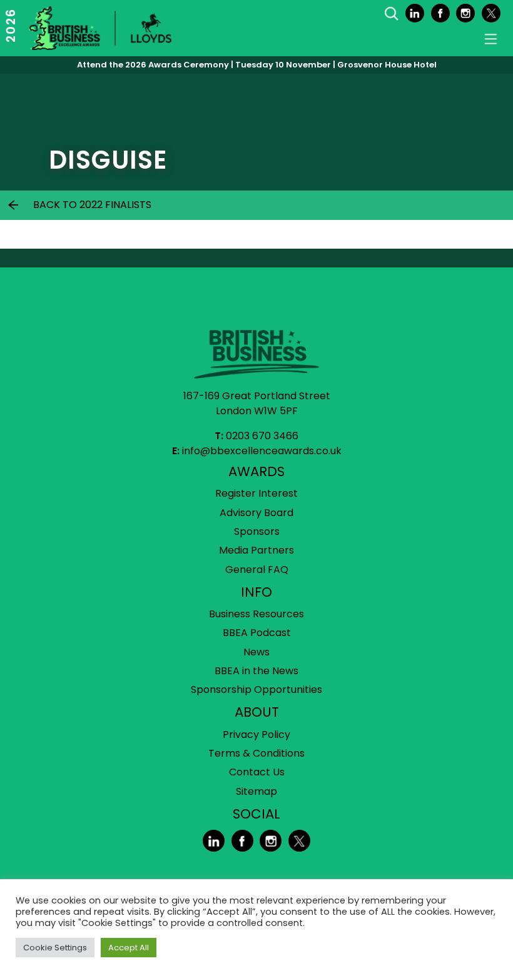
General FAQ (256, 569)
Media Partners (256, 550)
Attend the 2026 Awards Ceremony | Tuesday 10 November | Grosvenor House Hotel (257, 65)
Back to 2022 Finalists (92, 204)
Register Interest (256, 493)
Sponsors (257, 531)
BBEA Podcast (257, 632)
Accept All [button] (128, 948)
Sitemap (256, 791)
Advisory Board (256, 512)
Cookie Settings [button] (55, 948)
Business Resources (256, 614)
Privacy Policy (256, 734)
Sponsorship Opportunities (256, 689)
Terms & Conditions (256, 753)
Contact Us (257, 772)
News (256, 652)
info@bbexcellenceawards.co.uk (262, 451)
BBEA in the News (256, 671)
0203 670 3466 (262, 436)
